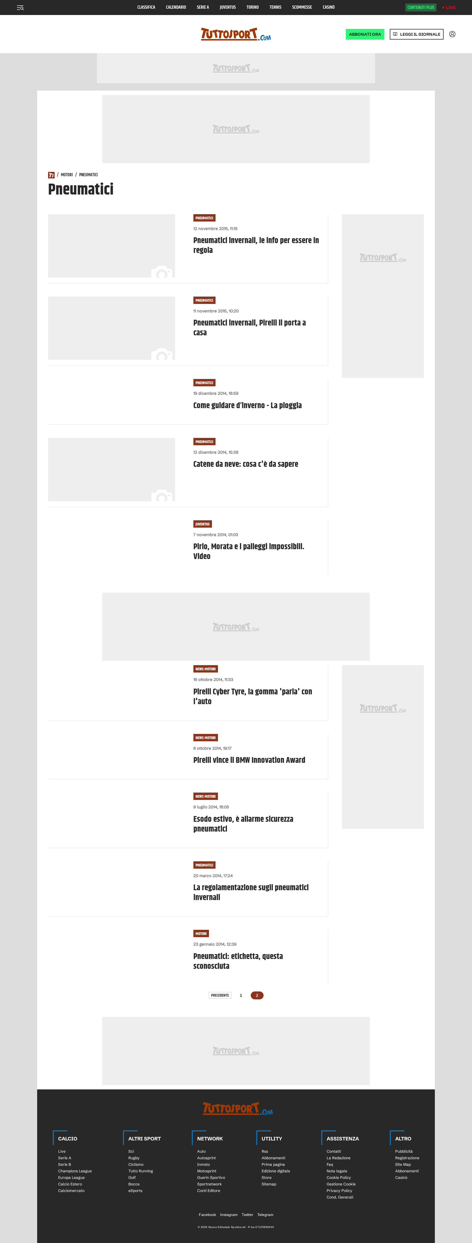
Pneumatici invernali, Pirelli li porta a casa (249, 328)
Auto (201, 1151)
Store (267, 1177)
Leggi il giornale (420, 34)
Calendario (176, 7)
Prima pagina (273, 1164)
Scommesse (302, 7)
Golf (132, 1177)
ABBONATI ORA (365, 34)
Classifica (146, 7)
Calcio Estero (70, 1184)
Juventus (228, 7)
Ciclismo (135, 1164)
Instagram (229, 1214)
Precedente (220, 995)
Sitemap (269, 1184)
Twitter (247, 1214)
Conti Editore (208, 1190)
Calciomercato (71, 1190)
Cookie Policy (339, 1177)
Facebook (207, 1214)
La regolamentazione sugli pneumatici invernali (251, 893)
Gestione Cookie (341, 1184)
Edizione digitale (276, 1171)
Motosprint (206, 1171)
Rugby (134, 1157)
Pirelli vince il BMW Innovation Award (249, 760)
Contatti (334, 1151)
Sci (131, 1151)
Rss (265, 1151)
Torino (253, 7)
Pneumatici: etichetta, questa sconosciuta (238, 961)
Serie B (64, 1164)
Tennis (275, 7)
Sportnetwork (209, 1184)
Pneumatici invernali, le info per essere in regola (256, 245)
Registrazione (407, 1157)
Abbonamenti (273, 1157)
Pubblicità (404, 1151)
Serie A (203, 7)
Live (451, 7)
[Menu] (20, 7)
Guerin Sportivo (211, 1177)
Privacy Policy (339, 1190)
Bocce (134, 1184)
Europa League (71, 1177)
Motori (67, 175)
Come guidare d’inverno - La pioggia (247, 406)
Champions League (75, 1171)
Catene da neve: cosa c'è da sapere (245, 464)
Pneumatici (204, 218)
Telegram (265, 1214)
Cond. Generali (340, 1197)
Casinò (329, 7)
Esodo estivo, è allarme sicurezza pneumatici (243, 824)
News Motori (206, 669)
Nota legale (337, 1171)
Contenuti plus (421, 8)
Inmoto (203, 1164)
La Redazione (338, 1157)
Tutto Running (140, 1171)
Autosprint (206, 1157)
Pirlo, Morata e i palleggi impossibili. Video (248, 551)
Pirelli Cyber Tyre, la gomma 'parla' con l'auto (252, 697)
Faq (330, 1164)
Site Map (403, 1164)
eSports (135, 1190)
